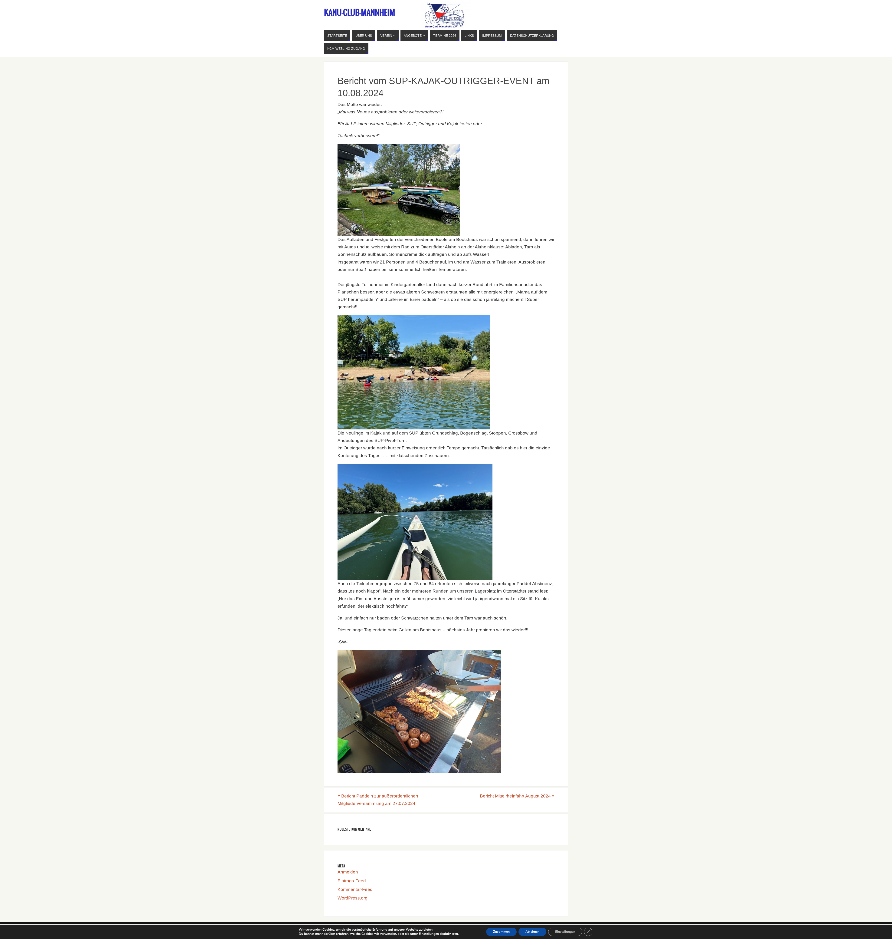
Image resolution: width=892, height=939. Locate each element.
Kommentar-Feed (355, 889)
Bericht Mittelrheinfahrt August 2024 (517, 796)
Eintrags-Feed (352, 880)
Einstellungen (429, 934)
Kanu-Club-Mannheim (359, 13)
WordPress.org (352, 898)
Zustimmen (501, 931)
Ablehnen (532, 931)
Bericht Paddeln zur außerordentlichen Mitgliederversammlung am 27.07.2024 (378, 800)
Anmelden (348, 872)
